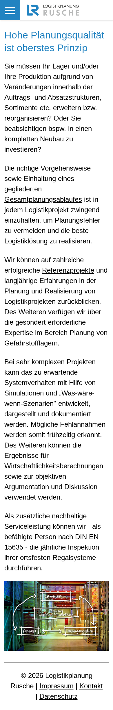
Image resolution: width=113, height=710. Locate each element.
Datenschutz (58, 696)
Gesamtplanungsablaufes (43, 199)
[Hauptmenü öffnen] (10, 10)
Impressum (56, 686)
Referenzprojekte (68, 270)
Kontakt (91, 686)
